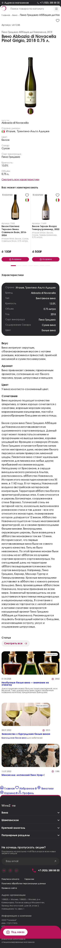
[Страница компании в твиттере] (16, 870)
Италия (5, 239)
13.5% (5, 165)
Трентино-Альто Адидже (33, 131)
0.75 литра (50, 309)
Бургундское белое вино (14, 738)
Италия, (11, 131)
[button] (13, 265)
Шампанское (10, 820)
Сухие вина (49, 325)
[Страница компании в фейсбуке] (10, 870)
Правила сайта (9, 888)
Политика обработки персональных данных (24, 884)
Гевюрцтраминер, (48, 235)
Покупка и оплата (10, 879)
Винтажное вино (46, 298)
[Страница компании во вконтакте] (4, 870)
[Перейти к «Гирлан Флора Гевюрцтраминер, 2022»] (45, 208)
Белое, (18, 239)
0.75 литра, (23, 241)
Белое (6, 140)
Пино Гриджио (11, 157)
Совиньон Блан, (9, 241)
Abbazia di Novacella (15, 123)
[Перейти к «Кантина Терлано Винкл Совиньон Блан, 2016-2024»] (15, 208)
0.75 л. (5, 174)
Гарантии (29, 879)
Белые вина (49, 330)
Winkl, (12, 239)
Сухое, (25, 239)
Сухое (6, 148)
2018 (53, 314)
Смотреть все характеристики (20, 180)
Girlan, (43, 233)
